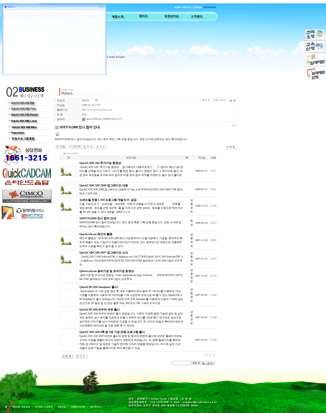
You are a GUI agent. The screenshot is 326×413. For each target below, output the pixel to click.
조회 (213, 157)
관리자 (85, 100)
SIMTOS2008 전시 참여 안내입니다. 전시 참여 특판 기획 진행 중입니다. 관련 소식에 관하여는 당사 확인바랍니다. (130, 222)
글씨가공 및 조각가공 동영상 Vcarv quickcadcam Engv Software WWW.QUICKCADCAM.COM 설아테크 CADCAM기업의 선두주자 (131, 275)
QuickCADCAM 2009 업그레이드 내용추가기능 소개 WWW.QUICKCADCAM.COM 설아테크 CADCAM (130, 189)
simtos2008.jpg (93, 119)
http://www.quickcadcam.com (97, 110)
